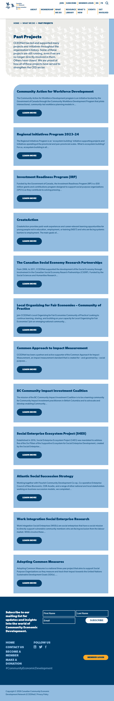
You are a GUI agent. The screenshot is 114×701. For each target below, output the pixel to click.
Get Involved (103, 11)
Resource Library (71, 11)
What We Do (58, 11)
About (33, 10)
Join (62, 3)
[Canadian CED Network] (16, 9)
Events (92, 10)
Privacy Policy (42, 694)
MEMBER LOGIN (86, 3)
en (97, 3)
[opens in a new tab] (35, 647)
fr (102, 3)
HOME (10, 642)
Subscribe (71, 3)
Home (16, 23)
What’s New (81, 11)
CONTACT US (15, 647)
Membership (47, 10)
